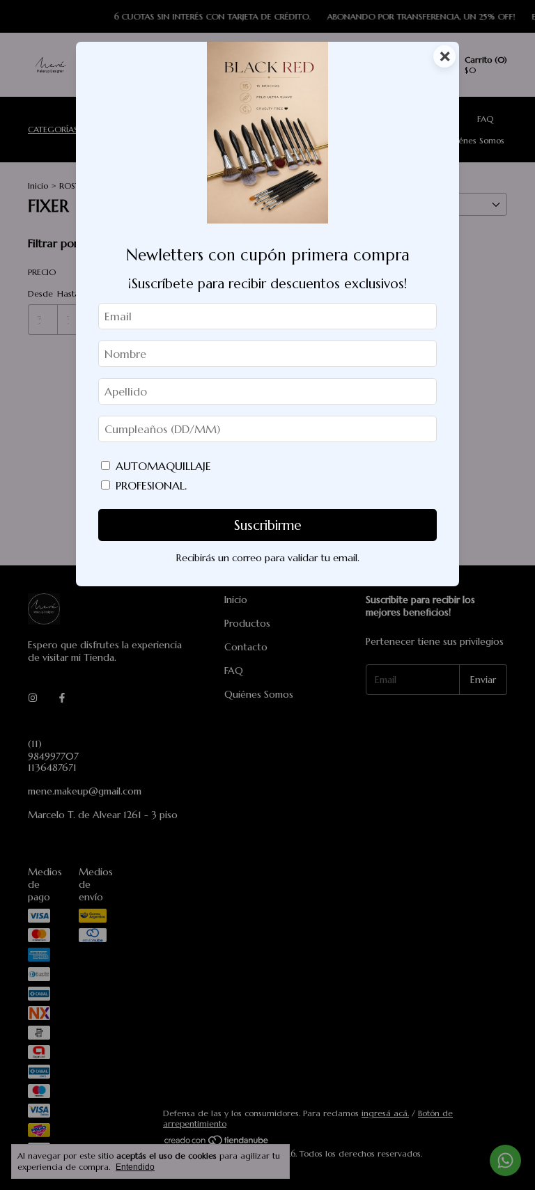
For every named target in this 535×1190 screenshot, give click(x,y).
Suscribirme (268, 525)
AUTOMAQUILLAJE (163, 466)
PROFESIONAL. (151, 485)
